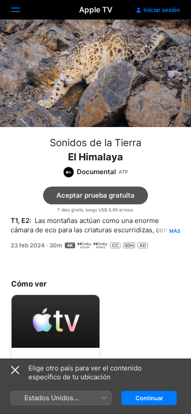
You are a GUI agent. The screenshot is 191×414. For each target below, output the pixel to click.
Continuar (149, 398)
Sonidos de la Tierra (95, 142)
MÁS (174, 231)
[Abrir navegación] (21, 10)
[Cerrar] (15, 370)
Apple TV (95, 9)
